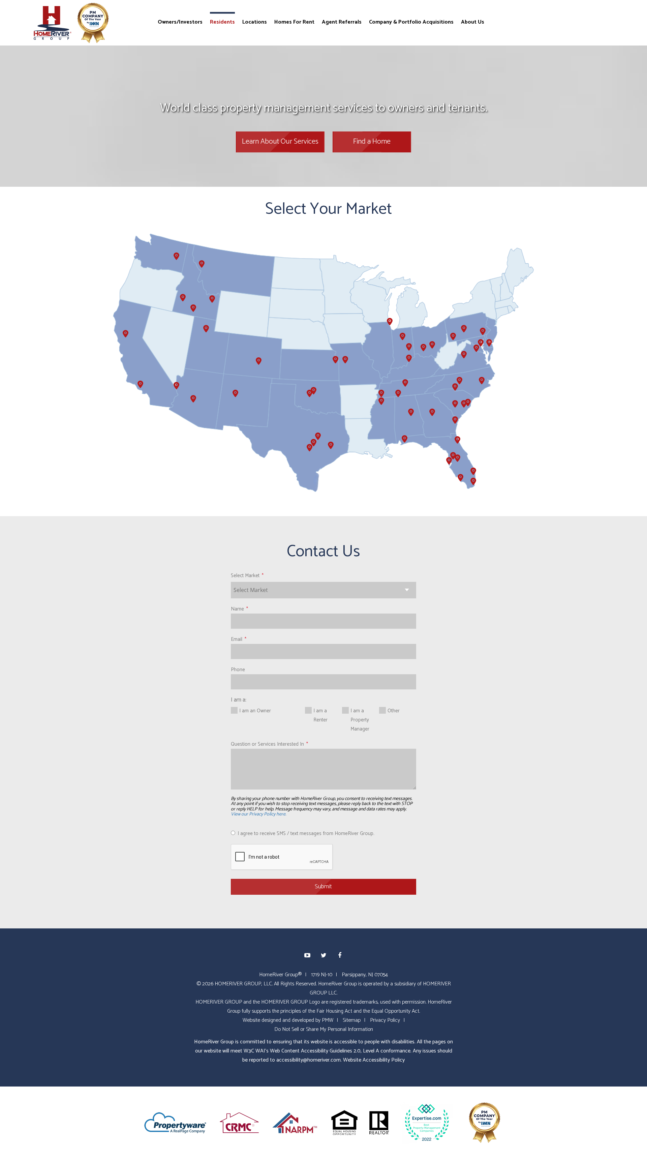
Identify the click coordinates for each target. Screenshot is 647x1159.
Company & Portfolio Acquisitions (411, 21)
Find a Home (372, 142)
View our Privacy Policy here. (258, 814)
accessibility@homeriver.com (308, 1060)
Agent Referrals (342, 21)
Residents (222, 21)
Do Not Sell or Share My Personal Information (323, 1029)
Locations (254, 21)
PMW (327, 1020)
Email (236, 639)
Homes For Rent (294, 21)
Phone (238, 669)
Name (237, 609)
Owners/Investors (180, 21)
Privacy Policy (385, 1020)
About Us (472, 21)
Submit (323, 887)
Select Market (245, 575)
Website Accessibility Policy (374, 1060)
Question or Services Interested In (267, 744)
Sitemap (352, 1020)
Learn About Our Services (280, 142)
